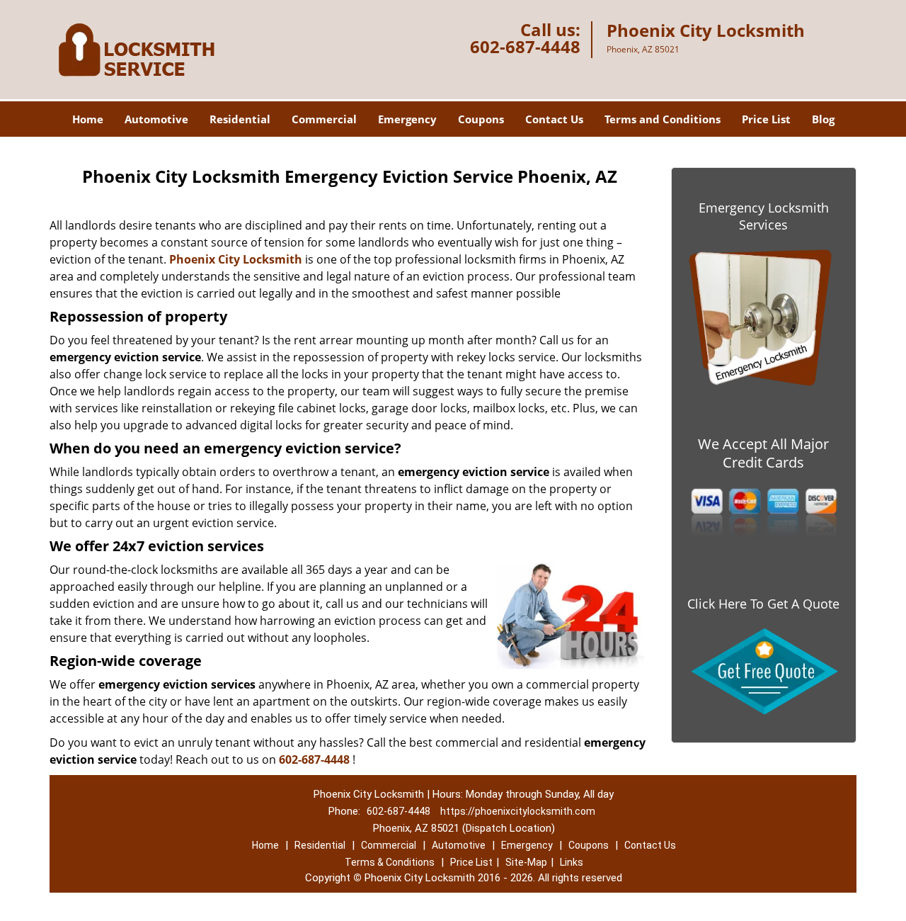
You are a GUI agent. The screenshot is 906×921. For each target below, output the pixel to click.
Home (87, 119)
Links (571, 862)
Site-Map (526, 862)
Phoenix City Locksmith (235, 259)
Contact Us (554, 119)
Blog (823, 119)
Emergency (407, 119)
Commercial (324, 119)
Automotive (156, 119)
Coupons (481, 119)
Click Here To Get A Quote (763, 603)
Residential (240, 119)
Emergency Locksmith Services (764, 216)
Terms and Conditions (662, 119)
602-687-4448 (525, 46)
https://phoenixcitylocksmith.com (517, 811)
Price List (766, 119)
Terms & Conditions (390, 862)
